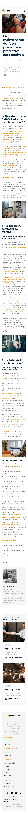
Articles (6, 766)
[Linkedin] (12, 793)
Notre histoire (8, 783)
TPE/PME (7, 752)
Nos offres (7, 744)
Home (6, 741)
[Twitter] (7, 793)
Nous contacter (9, 786)
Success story (8, 775)
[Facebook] (16, 793)
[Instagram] (20, 793)
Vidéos (6, 772)
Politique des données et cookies (12, 800)
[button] (24, 11)
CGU (14, 796)
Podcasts (7, 769)
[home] (8, 11)
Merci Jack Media (9, 763)
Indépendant (8, 755)
